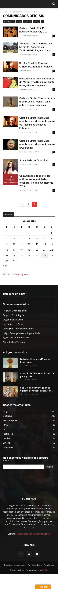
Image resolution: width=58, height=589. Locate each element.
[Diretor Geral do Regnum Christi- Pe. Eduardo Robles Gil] (10, 66)
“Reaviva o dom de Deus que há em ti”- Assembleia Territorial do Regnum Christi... (36, 47)
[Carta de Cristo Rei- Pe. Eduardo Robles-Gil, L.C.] (10, 31)
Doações (8, 565)
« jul (5, 265)
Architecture (9, 22)
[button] (5, 4)
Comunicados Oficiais (19, 11)
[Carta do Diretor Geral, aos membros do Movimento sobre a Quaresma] (10, 144)
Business (27, 22)
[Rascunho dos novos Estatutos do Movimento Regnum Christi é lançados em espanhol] (10, 82)
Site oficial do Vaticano (14, 342)
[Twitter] (29, 554)
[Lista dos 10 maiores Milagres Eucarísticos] (10, 363)
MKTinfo (44, 570)
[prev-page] (22, 204)
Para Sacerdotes (34, 565)
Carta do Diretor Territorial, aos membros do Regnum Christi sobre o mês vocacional (37, 102)
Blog (19, 22)
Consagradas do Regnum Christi (18, 328)
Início (5, 11)
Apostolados (19, 565)
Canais (36, 22)
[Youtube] (37, 554)
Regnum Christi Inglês (13, 315)
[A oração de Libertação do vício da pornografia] (10, 377)
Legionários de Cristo (13, 319)
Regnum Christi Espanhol (15, 310)
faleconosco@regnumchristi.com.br (34, 533)
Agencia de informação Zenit (17, 337)
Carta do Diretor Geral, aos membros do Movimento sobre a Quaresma (37, 144)
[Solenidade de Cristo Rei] (10, 169)
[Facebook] (21, 554)
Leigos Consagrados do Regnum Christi (22, 333)
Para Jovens (49, 565)
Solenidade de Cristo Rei (33, 160)
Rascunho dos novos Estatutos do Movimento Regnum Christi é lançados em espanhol (36, 82)
